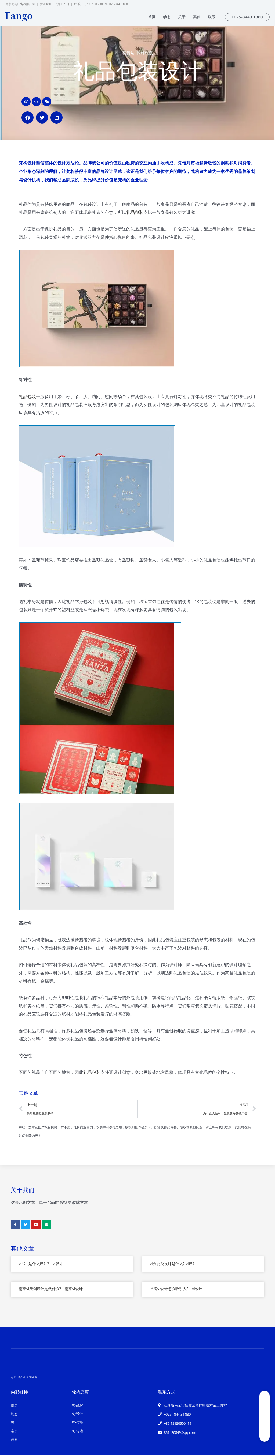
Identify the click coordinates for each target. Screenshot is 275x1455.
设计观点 (145, 52)
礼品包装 (134, 212)
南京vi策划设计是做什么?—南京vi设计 (51, 1288)
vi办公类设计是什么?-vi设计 (173, 1263)
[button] (27, 117)
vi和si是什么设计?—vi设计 (41, 1263)
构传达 (128, 52)
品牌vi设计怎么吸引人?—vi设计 (176, 1288)
